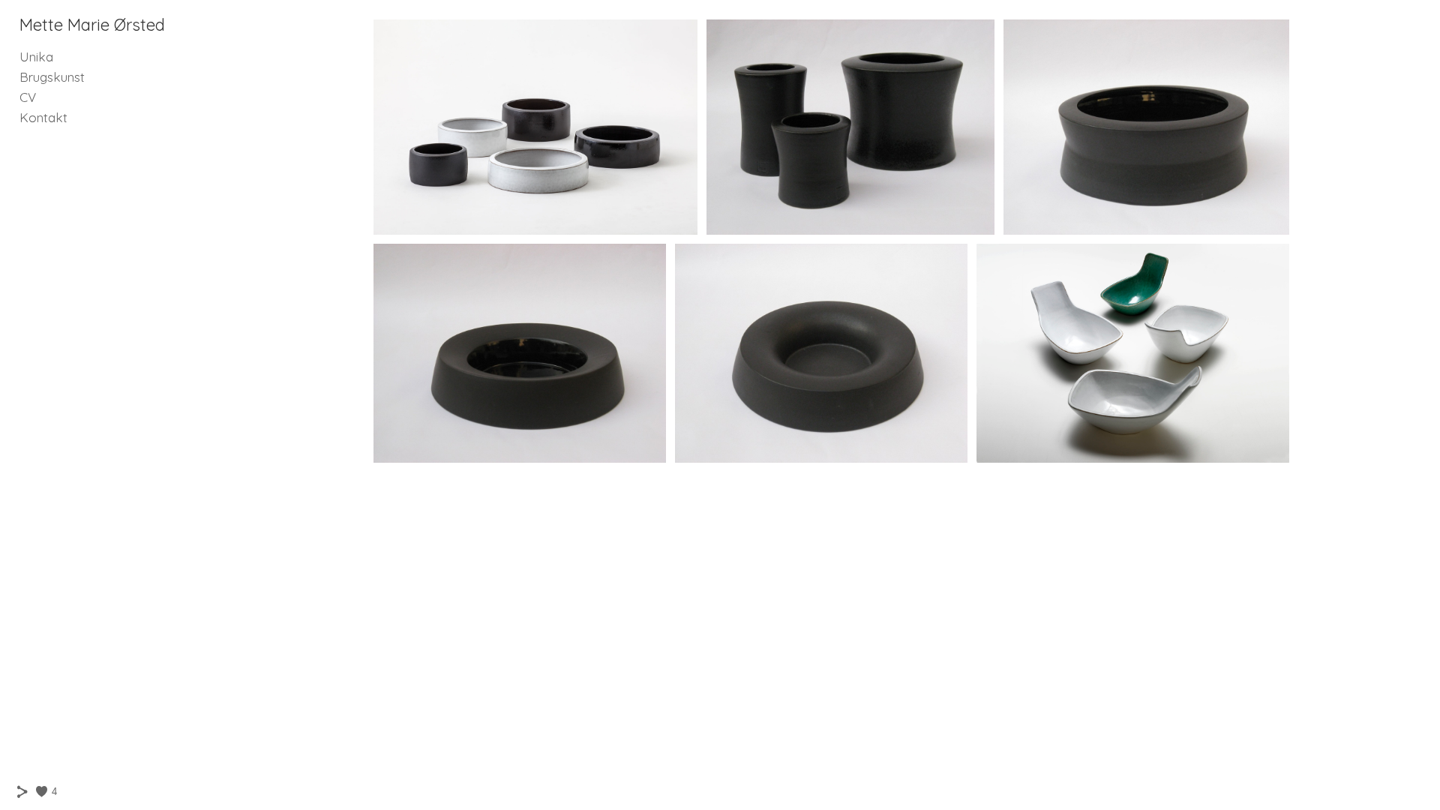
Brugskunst (52, 77)
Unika (36, 56)
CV (28, 97)
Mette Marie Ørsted (92, 24)
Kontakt (44, 117)
